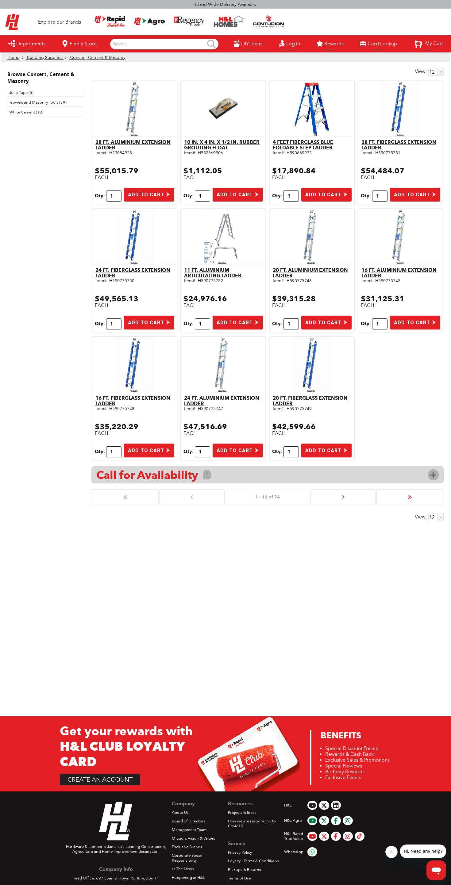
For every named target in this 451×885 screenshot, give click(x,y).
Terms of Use (239, 878)
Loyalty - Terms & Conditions (253, 861)
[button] (428, 43)
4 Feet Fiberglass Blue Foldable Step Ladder (303, 145)
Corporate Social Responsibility (187, 858)
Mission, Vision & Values (193, 838)
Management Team (189, 829)
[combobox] (159, 44)
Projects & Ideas (242, 812)
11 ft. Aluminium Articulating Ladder (212, 272)
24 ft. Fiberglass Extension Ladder (132, 272)
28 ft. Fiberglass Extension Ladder (398, 145)
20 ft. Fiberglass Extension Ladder (310, 400)
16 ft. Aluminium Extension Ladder (399, 272)
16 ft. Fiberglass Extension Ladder (132, 400)
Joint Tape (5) (21, 92)
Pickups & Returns (244, 869)
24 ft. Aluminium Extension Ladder (221, 400)
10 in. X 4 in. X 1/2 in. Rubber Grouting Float (222, 145)
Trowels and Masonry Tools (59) (38, 102)
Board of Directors (188, 821)
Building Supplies (45, 57)
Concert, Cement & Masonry (97, 57)
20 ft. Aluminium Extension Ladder (310, 272)
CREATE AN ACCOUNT (100, 779)
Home (13, 57)
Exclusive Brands (187, 847)
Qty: (100, 195)
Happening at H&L (188, 877)
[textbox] (159, 44)
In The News (183, 869)
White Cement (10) (26, 112)
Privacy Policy (240, 852)
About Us (180, 812)
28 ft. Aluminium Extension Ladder (133, 145)
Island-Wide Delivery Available (225, 4)
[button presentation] (440, 71)
